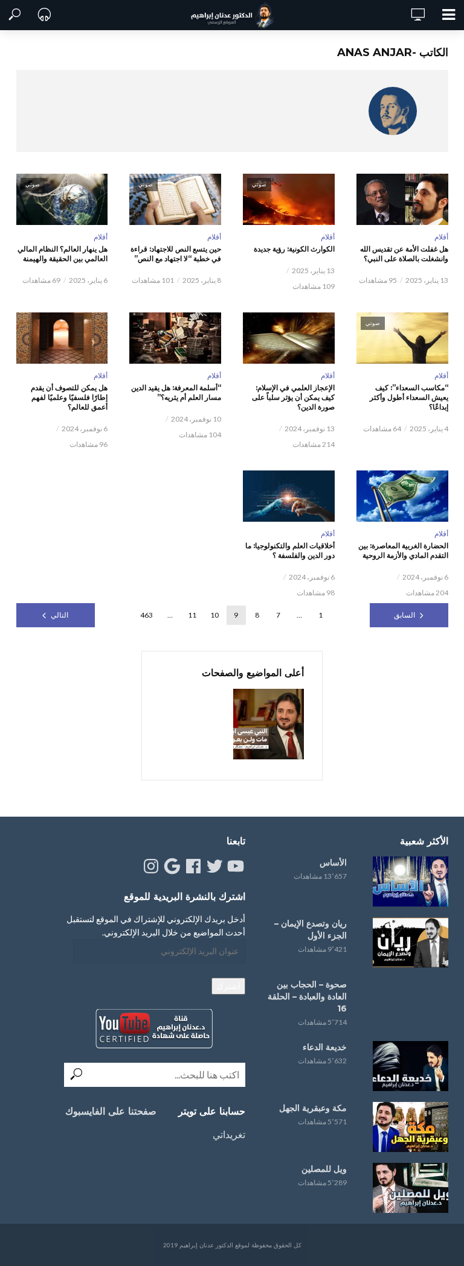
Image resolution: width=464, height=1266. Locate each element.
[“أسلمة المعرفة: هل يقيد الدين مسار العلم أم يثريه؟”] (175, 338)
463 (146, 614)
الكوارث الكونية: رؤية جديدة (294, 248)
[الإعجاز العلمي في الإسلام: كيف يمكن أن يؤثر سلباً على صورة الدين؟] (289, 338)
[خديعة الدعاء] (408, 1066)
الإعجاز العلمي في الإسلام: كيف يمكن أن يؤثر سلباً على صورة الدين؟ (293, 397)
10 (214, 614)
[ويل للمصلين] (408, 1188)
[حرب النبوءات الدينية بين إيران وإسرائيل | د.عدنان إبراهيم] (268, 724)
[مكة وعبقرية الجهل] (408, 1127)
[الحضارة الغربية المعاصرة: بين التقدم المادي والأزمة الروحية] (402, 496)
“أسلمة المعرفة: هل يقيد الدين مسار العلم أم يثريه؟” (176, 392)
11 (192, 614)
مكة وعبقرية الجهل (313, 1108)
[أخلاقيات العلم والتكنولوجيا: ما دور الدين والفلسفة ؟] (289, 496)
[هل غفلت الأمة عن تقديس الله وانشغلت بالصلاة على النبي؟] (402, 199)
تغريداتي (229, 1134)
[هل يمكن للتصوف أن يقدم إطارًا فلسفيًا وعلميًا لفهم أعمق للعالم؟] (62, 338)
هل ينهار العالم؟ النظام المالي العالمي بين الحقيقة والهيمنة (63, 253)
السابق (404, 614)
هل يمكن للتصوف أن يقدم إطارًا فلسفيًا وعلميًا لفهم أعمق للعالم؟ (69, 397)
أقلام (441, 236)
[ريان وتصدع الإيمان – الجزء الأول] (408, 942)
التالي (59, 614)
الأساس (333, 862)
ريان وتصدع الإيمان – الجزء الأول (310, 929)
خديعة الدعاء (325, 1047)
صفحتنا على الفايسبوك (110, 1111)
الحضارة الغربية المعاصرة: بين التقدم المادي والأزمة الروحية (403, 550)
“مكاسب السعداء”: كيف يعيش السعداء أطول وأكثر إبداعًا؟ (409, 397)
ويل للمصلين (324, 1168)
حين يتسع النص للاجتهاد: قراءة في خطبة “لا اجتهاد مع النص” (175, 253)
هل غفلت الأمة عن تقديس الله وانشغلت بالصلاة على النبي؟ (404, 253)
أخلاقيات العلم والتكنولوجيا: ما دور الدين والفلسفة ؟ (290, 550)
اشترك (228, 986)
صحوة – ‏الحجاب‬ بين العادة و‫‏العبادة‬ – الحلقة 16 (307, 996)
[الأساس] (408, 881)
